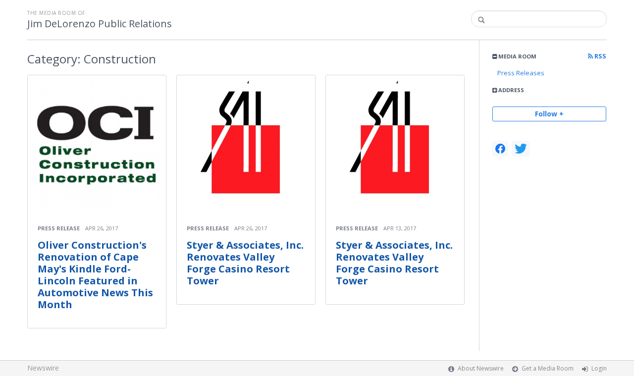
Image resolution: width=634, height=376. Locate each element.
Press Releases (520, 72)
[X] (521, 149)
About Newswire (481, 368)
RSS (599, 56)
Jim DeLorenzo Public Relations (99, 23)
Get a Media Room (548, 368)
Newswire (43, 368)
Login (599, 368)
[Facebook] (500, 149)
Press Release (59, 228)
